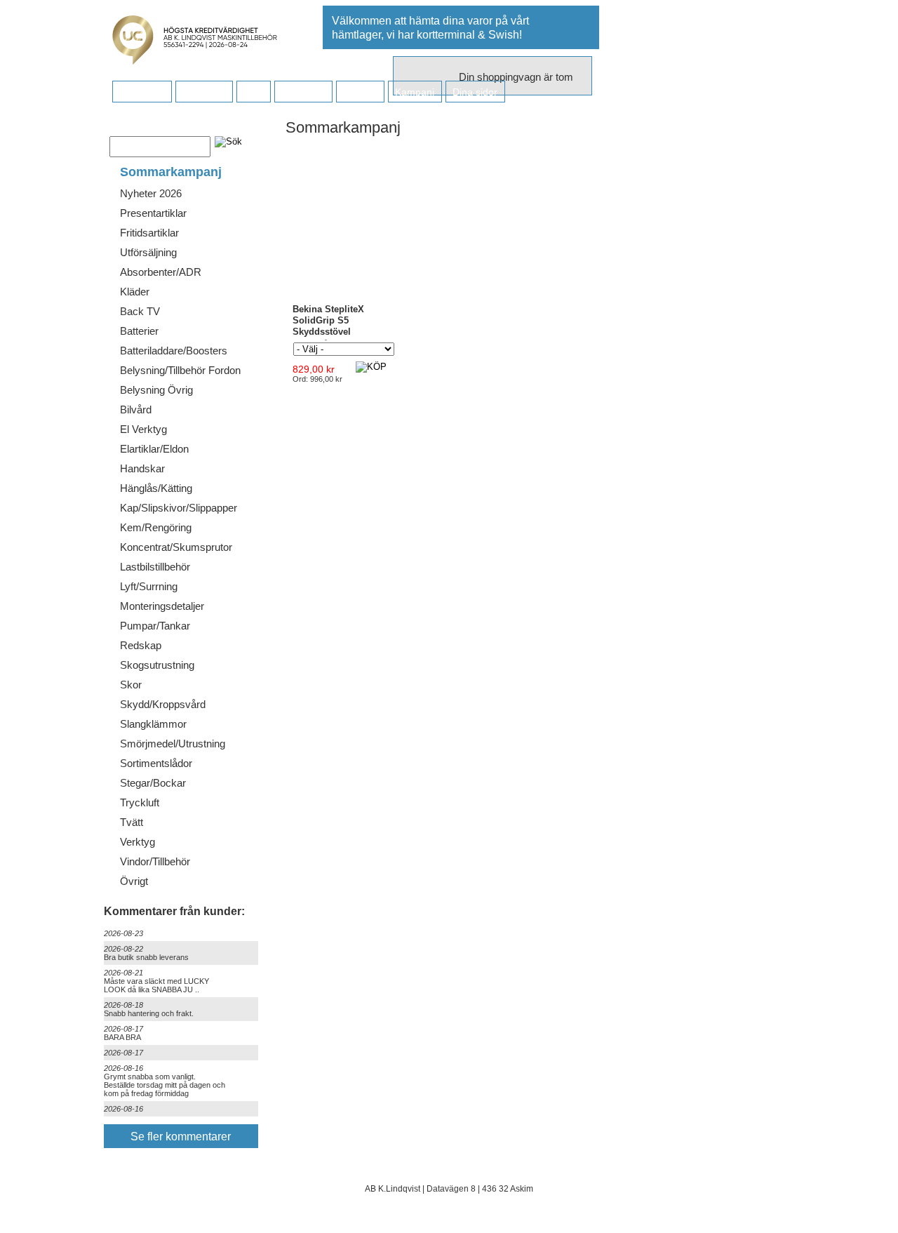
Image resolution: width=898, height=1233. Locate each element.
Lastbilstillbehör (155, 567)
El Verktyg (143, 429)
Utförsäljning (148, 252)
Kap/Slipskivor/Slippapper (178, 508)
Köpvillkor (203, 92)
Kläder (134, 292)
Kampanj (414, 92)
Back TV (140, 311)
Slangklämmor (153, 724)
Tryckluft (139, 802)
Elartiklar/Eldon (154, 449)
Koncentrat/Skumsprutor (176, 547)
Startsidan (141, 92)
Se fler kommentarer (180, 1136)
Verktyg (137, 842)
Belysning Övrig (156, 390)
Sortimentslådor (156, 763)
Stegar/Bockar (153, 783)
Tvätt (131, 822)
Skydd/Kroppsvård (163, 704)
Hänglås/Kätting (156, 488)
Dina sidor (475, 92)
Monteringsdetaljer (162, 606)
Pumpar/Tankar (155, 626)
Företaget (303, 92)
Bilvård (136, 409)
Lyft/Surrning (148, 586)
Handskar (142, 468)
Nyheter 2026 (151, 193)
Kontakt (360, 92)
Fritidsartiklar (149, 233)
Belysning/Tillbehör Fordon (180, 370)
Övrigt (134, 881)
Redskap (140, 645)
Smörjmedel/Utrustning (172, 743)
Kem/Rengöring (156, 527)
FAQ (253, 92)
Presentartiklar (153, 213)
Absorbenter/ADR (160, 272)
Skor (131, 685)
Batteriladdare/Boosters (173, 350)
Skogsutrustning (157, 665)
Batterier (139, 331)
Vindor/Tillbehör (155, 861)
